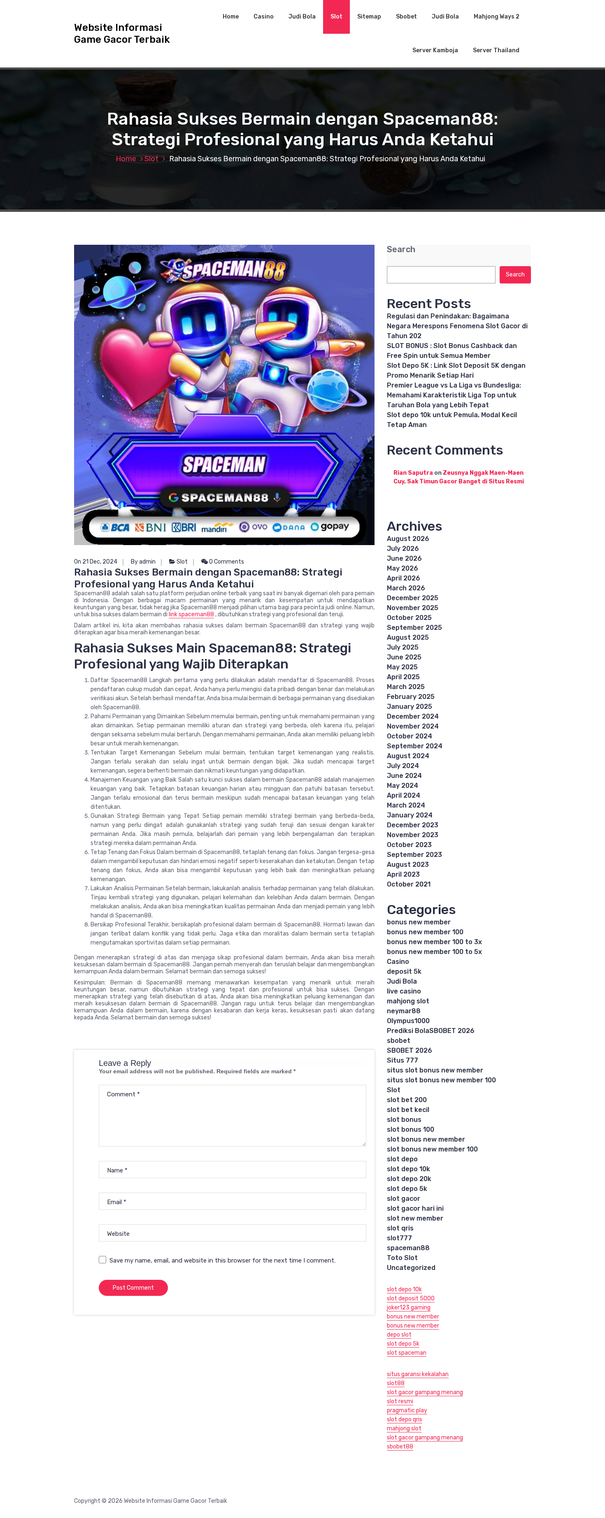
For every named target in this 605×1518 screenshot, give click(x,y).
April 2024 (403, 795)
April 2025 (403, 677)
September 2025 (414, 627)
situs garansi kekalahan (418, 1374)
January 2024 (410, 815)
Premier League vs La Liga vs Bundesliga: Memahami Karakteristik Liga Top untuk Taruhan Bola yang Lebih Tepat (454, 395)
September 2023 (414, 855)
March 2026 (406, 588)
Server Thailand (496, 50)
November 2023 (412, 835)
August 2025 (408, 637)
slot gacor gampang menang (425, 1392)
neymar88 (404, 1011)
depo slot (399, 1334)
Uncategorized (411, 1268)
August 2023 (408, 864)
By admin (143, 561)
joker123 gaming (408, 1307)
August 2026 (408, 539)
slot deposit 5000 (411, 1298)
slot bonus (404, 1119)
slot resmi (400, 1401)
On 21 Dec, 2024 (95, 561)
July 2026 (403, 548)
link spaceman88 (191, 614)
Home (231, 16)
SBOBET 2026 (409, 1050)
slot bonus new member (426, 1139)
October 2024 (409, 736)
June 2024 (404, 776)
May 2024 (402, 785)
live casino (404, 991)
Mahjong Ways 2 (496, 16)
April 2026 (403, 578)
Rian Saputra (413, 472)
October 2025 (409, 618)
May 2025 (402, 667)
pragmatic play (407, 1410)
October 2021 (408, 884)
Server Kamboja (435, 50)
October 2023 (409, 845)
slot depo (402, 1159)
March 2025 (406, 687)
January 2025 (409, 706)
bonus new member (419, 922)
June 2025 (404, 657)
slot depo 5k (407, 1189)
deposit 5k (404, 971)
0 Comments (226, 561)
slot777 (399, 1238)
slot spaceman (406, 1352)
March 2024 (406, 805)
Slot (336, 16)
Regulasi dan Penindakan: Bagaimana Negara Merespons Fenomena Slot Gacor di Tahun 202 (457, 326)
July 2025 (403, 647)
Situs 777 (402, 1060)
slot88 (396, 1383)
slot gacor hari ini (415, 1208)
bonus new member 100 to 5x (434, 952)
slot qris (400, 1228)
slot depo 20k (409, 1179)
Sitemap (369, 16)
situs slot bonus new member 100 (441, 1080)
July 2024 (403, 766)
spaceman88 (408, 1248)
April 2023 (403, 874)
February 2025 (411, 697)
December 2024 (413, 716)
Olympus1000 (408, 1021)
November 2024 (413, 726)
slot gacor (403, 1198)
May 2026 (402, 568)
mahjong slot (408, 1001)
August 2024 (408, 756)
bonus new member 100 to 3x (434, 942)
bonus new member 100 (425, 932)
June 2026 (404, 558)
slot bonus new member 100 (432, 1149)
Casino (264, 16)
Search (401, 249)
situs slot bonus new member (435, 1070)
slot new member (415, 1218)
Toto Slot (402, 1258)
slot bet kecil (408, 1110)
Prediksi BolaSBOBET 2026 (431, 1031)
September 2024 (414, 746)
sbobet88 (400, 1446)
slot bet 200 (407, 1100)
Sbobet (406, 16)
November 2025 (412, 608)
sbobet (398, 1040)
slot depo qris (404, 1419)
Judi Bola (302, 16)
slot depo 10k (408, 1169)
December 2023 (412, 825)
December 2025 (412, 598)
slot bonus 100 (410, 1129)
